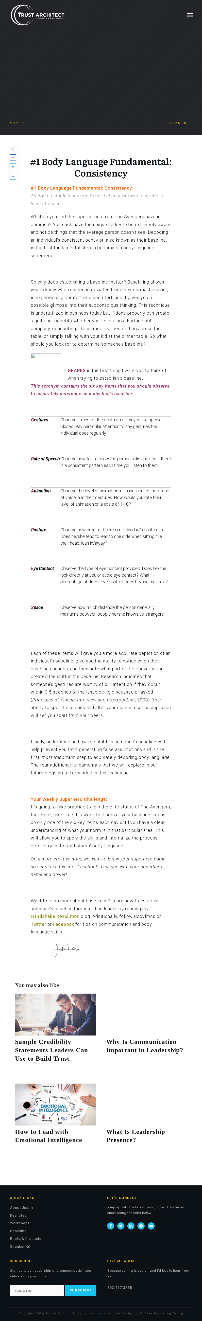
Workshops (20, 1223)
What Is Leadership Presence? (146, 1119)
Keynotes (18, 1215)
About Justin (21, 1208)
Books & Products (25, 1239)
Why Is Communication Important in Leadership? (146, 1033)
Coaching (18, 1231)
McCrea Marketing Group (161, 1313)
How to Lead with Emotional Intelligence (55, 1119)
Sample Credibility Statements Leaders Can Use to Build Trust (55, 1033)
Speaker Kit (20, 1247)
